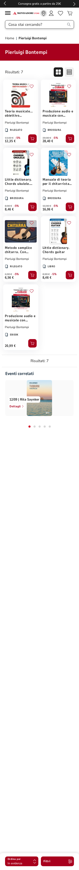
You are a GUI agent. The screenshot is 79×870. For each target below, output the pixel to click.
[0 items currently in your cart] (69, 13)
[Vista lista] (69, 72)
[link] (43, 13)
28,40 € (48, 141)
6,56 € (9, 277)
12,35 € (10, 141)
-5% (17, 137)
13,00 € (9, 138)
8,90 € (8, 206)
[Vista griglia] (58, 72)
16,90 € (47, 206)
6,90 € (8, 274)
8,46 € (9, 209)
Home (10, 38)
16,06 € (48, 209)
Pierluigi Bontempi (17, 123)
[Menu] (9, 13)
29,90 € (47, 138)
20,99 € (10, 346)
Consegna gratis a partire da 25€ (39, 4)
